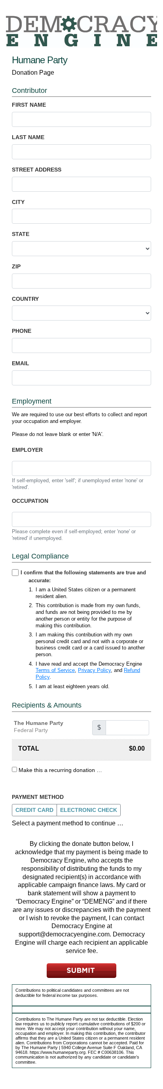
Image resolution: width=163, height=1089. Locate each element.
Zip (16, 266)
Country (25, 299)
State (20, 234)
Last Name (28, 137)
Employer (27, 450)
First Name (29, 105)
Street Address (36, 169)
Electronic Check (88, 810)
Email (20, 363)
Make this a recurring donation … (60, 770)
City (18, 202)
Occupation (30, 501)
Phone (21, 331)
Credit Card (34, 810)
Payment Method (38, 797)
